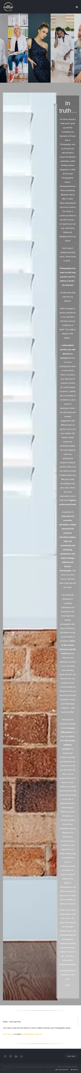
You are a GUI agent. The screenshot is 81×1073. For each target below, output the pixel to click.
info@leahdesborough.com (31, 1034)
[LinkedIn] (16, 1056)
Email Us (75, 1069)
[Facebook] (5, 1056)
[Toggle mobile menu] (77, 7)
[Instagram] (10, 1056)
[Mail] (21, 1056)
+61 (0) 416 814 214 (62, 1069)
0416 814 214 (8, 1034)
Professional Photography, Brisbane (67, 1067)
